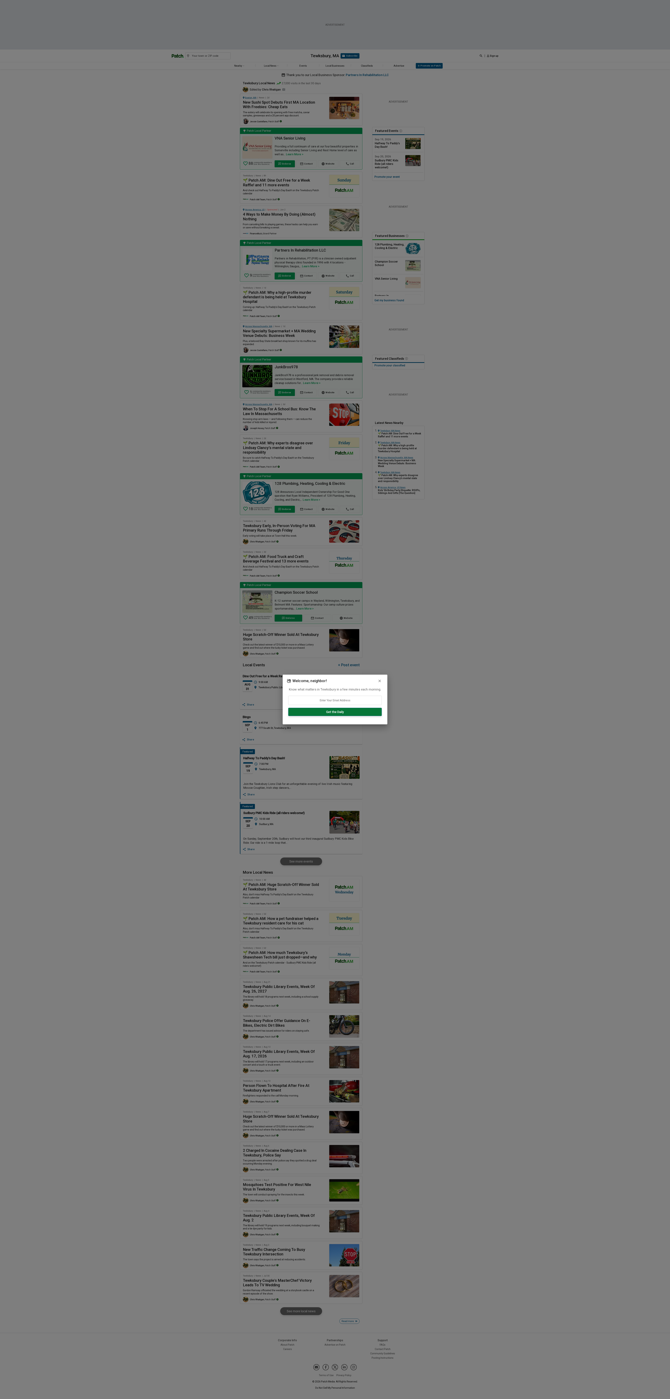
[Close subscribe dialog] (379, 680)
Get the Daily (335, 712)
